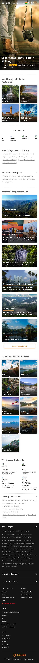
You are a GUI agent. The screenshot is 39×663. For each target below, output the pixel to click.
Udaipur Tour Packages (29, 555)
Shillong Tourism (8, 182)
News (3, 600)
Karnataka (8, 99)
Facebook (7, 635)
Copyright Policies (27, 597)
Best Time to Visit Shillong (11, 506)
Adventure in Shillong (25, 154)
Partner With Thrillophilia (9, 624)
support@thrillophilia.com (12, 612)
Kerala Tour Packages (8, 537)
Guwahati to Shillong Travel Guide (13, 503)
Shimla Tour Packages (8, 561)
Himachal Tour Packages (9, 549)
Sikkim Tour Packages (8, 540)
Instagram (7, 638)
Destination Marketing (8, 627)
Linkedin (6, 644)
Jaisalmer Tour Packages (23, 552)
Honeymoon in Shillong (10, 163)
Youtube (6, 647)
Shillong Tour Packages (25, 176)
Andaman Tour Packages (23, 537)
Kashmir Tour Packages (9, 534)
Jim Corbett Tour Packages (10, 564)
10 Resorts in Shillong (28, 500)
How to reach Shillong (9, 512)
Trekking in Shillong (25, 157)
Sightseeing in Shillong (10, 157)
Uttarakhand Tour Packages (26, 549)
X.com (6, 641)
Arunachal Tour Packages (9, 546)
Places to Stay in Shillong (28, 179)
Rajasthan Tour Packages (24, 534)
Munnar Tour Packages (25, 558)
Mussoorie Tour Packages (24, 561)
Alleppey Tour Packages (9, 566)
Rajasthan (26, 118)
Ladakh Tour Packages (9, 531)
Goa (26, 99)
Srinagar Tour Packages (26, 564)
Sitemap (4, 621)
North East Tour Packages (27, 543)
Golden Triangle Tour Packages (11, 555)
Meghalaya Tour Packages (10, 543)
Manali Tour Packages (8, 552)
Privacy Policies (26, 595)
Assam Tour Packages (25, 546)
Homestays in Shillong (10, 154)
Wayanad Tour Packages (9, 558)
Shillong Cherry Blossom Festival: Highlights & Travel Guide (19, 516)
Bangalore (8, 118)
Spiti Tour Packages (22, 531)
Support (4, 615)
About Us (4, 592)
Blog (3, 618)
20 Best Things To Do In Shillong (13, 509)
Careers (4, 595)
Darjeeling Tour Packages (24, 540)
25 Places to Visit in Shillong (11, 500)
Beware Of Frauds (9, 603)
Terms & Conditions (27, 592)
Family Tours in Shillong (27, 160)
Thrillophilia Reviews (8, 597)
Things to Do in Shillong (10, 179)
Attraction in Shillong (9, 176)
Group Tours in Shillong (10, 160)
